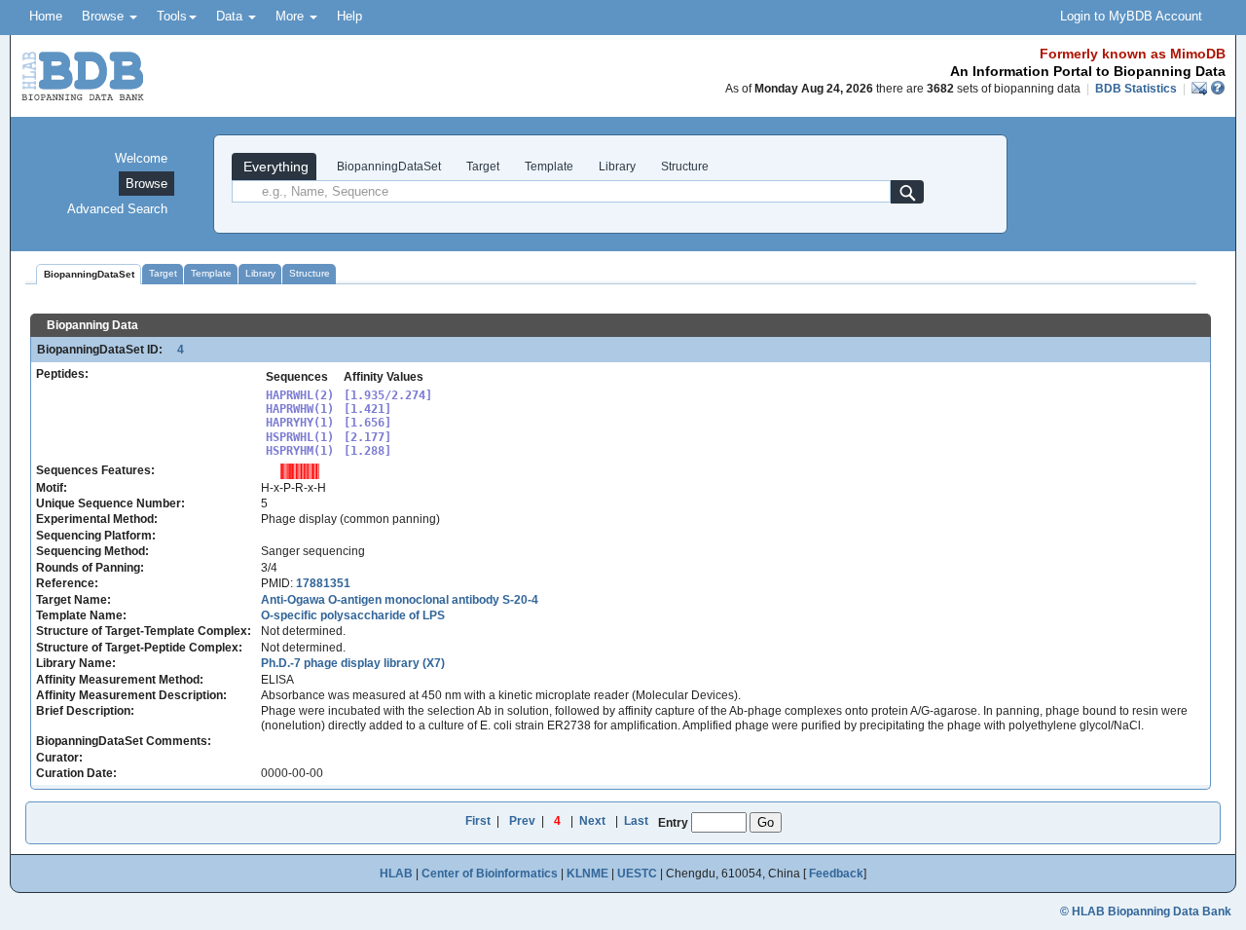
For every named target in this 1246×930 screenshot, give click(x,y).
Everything (274, 166)
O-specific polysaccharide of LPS (353, 615)
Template (549, 166)
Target (482, 166)
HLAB (396, 873)
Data (231, 16)
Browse (105, 16)
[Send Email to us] (1200, 88)
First (478, 821)
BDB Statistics (1136, 88)
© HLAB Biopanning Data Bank (1145, 911)
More (291, 16)
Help (349, 16)
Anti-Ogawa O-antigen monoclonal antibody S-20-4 (399, 600)
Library (617, 166)
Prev (522, 821)
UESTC (637, 873)
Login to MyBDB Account (1131, 16)
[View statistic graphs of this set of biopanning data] (299, 470)
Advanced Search (117, 209)
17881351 (323, 583)
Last (636, 821)
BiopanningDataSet (387, 166)
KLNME (587, 873)
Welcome (141, 158)
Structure (685, 166)
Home (45, 16)
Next (592, 821)
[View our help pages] (1218, 88)
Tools (172, 16)
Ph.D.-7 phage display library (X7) (353, 663)
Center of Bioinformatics (489, 873)
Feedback (836, 873)
